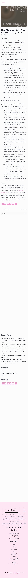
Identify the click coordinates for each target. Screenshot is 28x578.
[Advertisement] (14, 274)
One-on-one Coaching (14, 533)
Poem (2, 375)
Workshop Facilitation (14, 536)
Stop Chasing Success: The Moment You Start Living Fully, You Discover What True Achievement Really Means (13, 351)
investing (5, 199)
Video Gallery (14, 553)
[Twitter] (12, 527)
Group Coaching (14, 535)
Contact (14, 556)
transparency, (20, 176)
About (14, 546)
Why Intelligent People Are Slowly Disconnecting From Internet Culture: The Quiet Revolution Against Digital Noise (14, 340)
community (13, 75)
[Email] (7, 527)
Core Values (14, 549)
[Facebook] (9, 527)
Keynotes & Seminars (14, 538)
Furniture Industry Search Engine (8, 373)
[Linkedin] (18, 527)
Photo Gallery (14, 554)
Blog (3, 34)
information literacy (15, 158)
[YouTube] (20, 527)
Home (14, 544)
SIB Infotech (17, 573)
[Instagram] (15, 527)
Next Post (23, 209)
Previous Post (5, 209)
